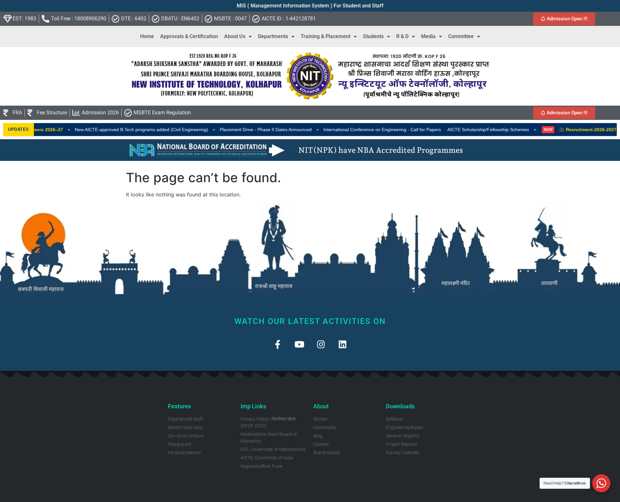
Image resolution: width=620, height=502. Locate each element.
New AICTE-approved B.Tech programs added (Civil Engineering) (129, 129)
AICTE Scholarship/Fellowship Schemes (476, 129)
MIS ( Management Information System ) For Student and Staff (310, 6)
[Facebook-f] (277, 344)
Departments (273, 36)
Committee (461, 36)
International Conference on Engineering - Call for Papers (370, 129)
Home (147, 36)
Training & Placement (325, 36)
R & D (402, 36)
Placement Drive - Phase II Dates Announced (254, 129)
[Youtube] (299, 344)
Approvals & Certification (189, 36)
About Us (234, 36)
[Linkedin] (342, 344)
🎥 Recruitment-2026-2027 (576, 129)
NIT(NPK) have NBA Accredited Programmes (380, 150)
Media (428, 36)
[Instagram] (320, 344)
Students (373, 36)
